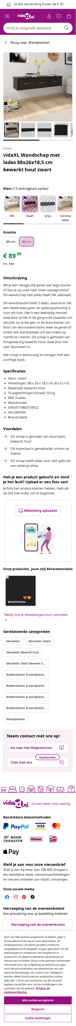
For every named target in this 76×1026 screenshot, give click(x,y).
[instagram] (16, 897)
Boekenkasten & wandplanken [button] (26, 674)
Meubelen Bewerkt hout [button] (22, 652)
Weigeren (37, 1009)
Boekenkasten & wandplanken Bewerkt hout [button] (27, 697)
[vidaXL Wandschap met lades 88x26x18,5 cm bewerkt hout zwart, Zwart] (38, 87)
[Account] (49, 16)
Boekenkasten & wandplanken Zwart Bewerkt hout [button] (27, 708)
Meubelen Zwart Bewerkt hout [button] (26, 663)
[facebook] (7, 897)
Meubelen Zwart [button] (39, 641)
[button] (12, 209)
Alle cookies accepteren (38, 1000)
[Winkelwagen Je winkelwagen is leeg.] (69, 16)
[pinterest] (24, 897)
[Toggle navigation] (7, 16)
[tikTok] (33, 897)
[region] (38, 977)
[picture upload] (38, 539)
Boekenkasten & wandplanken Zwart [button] (27, 686)
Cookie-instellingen (38, 1018)
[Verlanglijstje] (58, 16)
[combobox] (38, 28)
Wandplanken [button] (15, 719)
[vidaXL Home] (26, 16)
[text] (12, 256)
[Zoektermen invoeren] (66, 27)
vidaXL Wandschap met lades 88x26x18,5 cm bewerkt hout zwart (31, 162)
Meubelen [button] (13, 641)
